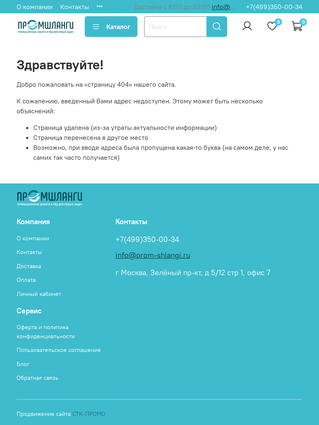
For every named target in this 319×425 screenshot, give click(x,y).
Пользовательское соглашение (59, 350)
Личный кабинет (39, 294)
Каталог (118, 26)
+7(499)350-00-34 (274, 6)
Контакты (74, 6)
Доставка (29, 266)
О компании (35, 6)
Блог (23, 364)
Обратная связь (37, 377)
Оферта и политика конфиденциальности (46, 331)
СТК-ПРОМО (89, 414)
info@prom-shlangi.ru (152, 255)
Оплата (26, 279)
